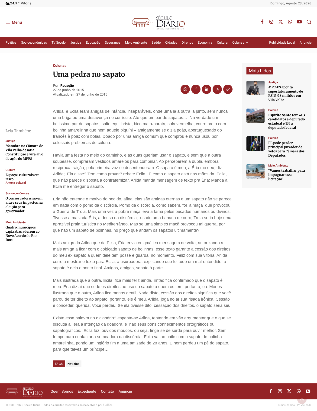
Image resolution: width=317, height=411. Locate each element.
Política (273, 110)
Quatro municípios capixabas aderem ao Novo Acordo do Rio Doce (22, 233)
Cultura (10, 169)
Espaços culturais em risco (22, 177)
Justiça (10, 140)
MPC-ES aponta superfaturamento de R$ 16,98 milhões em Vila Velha (285, 93)
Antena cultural (16, 182)
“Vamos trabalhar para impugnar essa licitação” (286, 174)
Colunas (59, 65)
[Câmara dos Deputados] (255, 143)
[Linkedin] (206, 89)
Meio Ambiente (16, 222)
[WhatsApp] (290, 22)
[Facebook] (262, 22)
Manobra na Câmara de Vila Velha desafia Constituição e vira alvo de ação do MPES (24, 152)
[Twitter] (280, 22)
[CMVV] (255, 88)
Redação (67, 85)
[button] (308, 21)
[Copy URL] (228, 89)
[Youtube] (299, 22)
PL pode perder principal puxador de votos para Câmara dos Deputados (286, 149)
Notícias (74, 364)
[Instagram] (271, 22)
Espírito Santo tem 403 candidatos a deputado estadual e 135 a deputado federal (286, 121)
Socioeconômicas (17, 193)
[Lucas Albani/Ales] (255, 116)
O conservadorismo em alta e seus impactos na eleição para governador (24, 204)
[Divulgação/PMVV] (255, 171)
